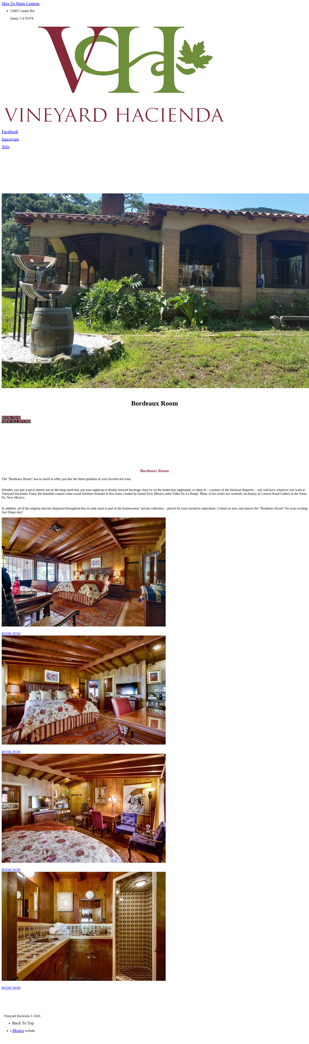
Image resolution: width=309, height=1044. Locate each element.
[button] (11, 417)
